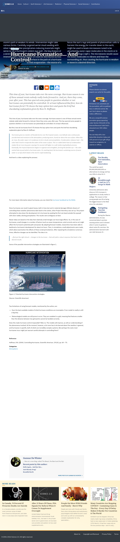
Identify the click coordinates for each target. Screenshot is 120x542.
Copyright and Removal (91, 534)
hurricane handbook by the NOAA (64, 200)
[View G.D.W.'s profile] (14, 67)
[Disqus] (46, 375)
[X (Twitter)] (3, 11)
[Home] (8, 4)
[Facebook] (2, 11)
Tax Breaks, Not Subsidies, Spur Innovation (104, 160)
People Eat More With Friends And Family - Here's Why (74, 504)
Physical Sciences (70, 4)
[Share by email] (46, 87)
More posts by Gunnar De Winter (69, 475)
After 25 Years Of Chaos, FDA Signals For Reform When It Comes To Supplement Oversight (44, 507)
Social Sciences (83, 4)
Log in (117, 10)
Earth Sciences (36, 4)
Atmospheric (14, 49)
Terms (116, 534)
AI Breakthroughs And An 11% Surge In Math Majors (99, 182)
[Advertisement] (60, 28)
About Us (77, 534)
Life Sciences (48, 4)
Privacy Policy (106, 534)
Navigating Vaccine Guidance (102, 210)
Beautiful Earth (28, 472)
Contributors (95, 4)
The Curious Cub (42, 67)
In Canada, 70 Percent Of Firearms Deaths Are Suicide (14, 504)
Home (20, 4)
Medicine (58, 4)
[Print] (57, 87)
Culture (25, 4)
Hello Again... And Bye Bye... (32, 467)
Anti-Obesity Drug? (29, 469)
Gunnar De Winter (27, 67)
